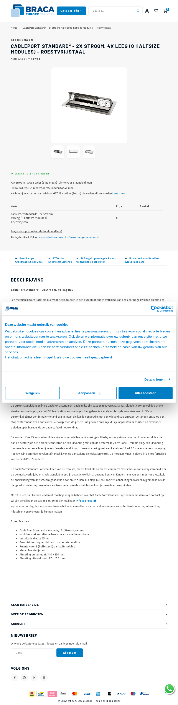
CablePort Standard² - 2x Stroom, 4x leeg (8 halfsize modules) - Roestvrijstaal (67, 27)
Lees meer (118, 193)
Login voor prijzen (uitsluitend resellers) (36, 231)
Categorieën (69, 10)
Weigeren (32, 393)
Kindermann (22, 40)
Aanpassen (86, 393)
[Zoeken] (138, 11)
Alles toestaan (145, 393)
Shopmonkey (113, 701)
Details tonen (154, 379)
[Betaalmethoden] (31, 693)
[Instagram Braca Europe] (24, 677)
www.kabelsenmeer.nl (52, 237)
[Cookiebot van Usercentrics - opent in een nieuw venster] (154, 308)
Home (14, 27)
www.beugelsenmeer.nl (84, 237)
